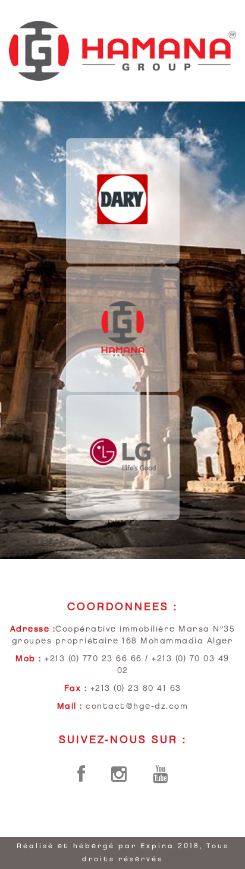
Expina (157, 846)
